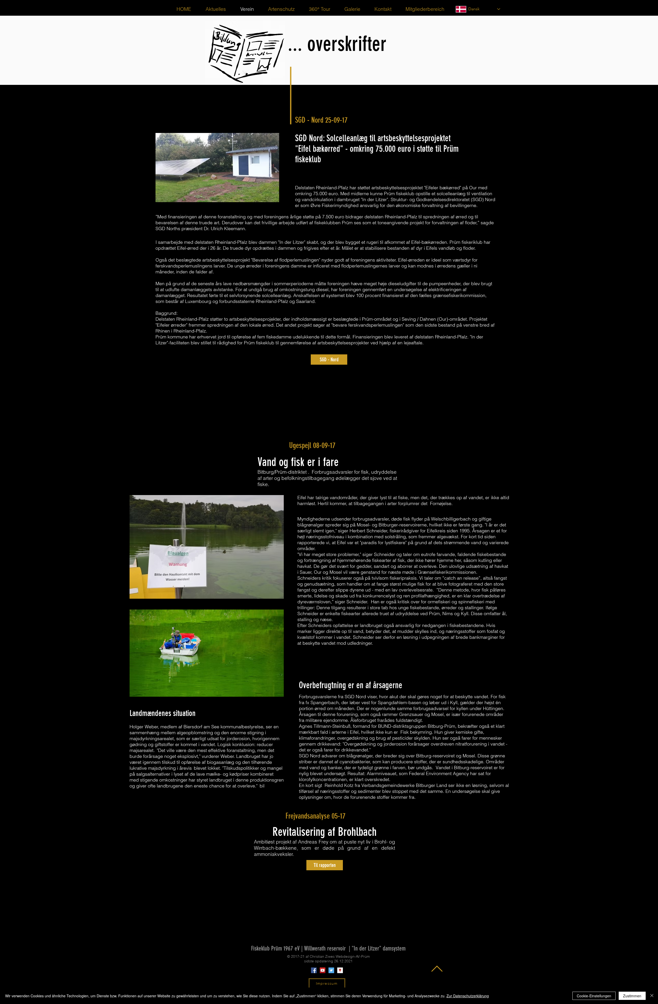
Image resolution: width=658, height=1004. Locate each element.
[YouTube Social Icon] (322, 970)
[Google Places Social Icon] (340, 970)
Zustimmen (632, 995)
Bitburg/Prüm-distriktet (282, 472)
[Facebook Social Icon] (314, 970)
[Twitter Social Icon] (331, 970)
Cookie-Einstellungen (594, 995)
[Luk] (652, 996)
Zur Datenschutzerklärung (467, 995)
